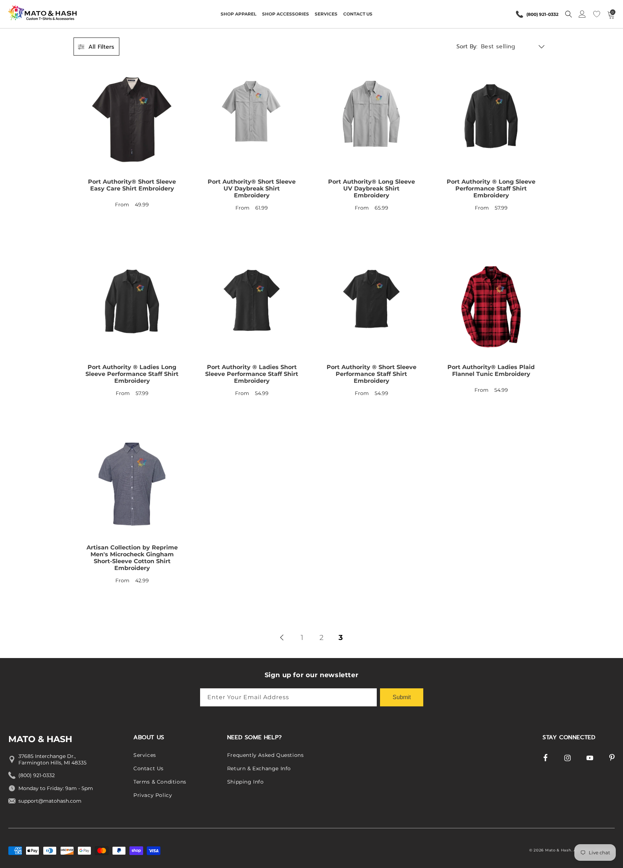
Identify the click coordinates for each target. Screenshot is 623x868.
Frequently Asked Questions (265, 755)
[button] (238, 14)
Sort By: (466, 46)
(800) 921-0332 (542, 14)
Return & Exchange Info (259, 768)
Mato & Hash (558, 850)
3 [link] (341, 637)
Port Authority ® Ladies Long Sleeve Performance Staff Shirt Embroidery (131, 374)
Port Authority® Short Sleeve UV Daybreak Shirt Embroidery (252, 188)
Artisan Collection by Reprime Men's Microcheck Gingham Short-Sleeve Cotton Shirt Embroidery (132, 557)
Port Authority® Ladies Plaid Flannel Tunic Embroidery (491, 370)
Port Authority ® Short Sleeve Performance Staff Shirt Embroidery (371, 374)
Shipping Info (245, 782)
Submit (402, 697)
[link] (132, 152)
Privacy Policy (152, 795)
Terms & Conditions (159, 782)
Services (144, 755)
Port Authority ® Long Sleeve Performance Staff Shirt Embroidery (491, 188)
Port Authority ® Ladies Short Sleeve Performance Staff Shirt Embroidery (251, 374)
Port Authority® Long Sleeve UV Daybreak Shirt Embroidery (371, 188)
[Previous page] (282, 637)
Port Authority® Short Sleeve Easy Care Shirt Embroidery (132, 185)
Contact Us (148, 768)
